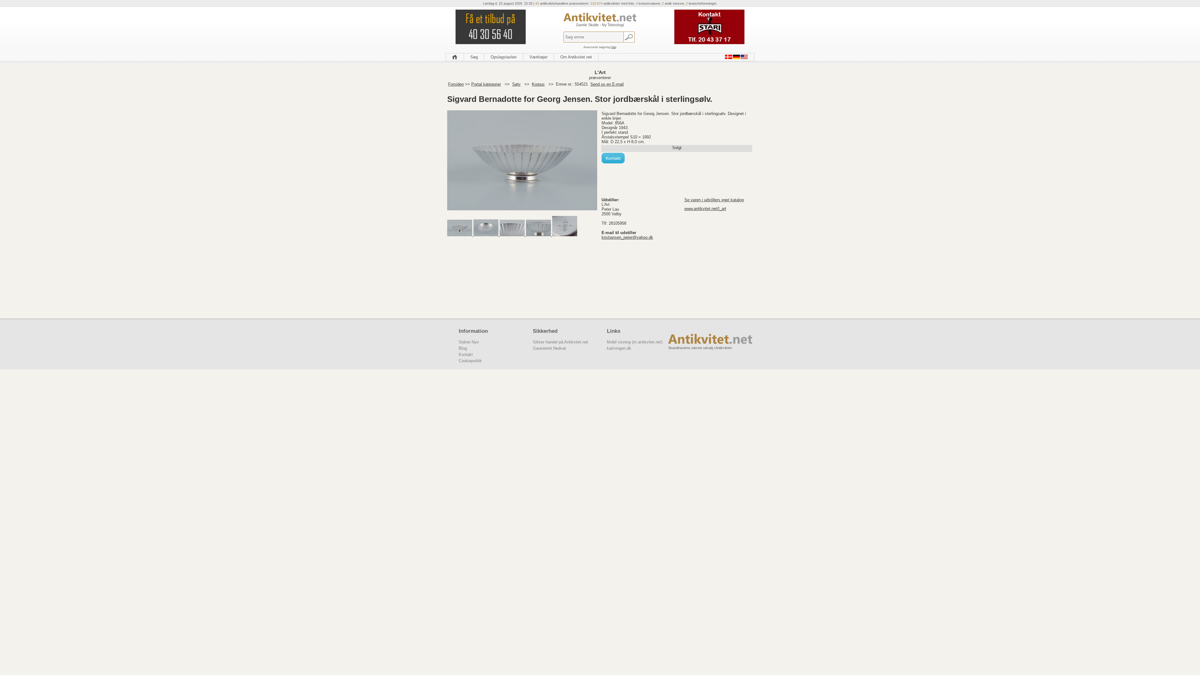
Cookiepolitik (470, 360)
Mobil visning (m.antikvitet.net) (634, 342)
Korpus (538, 84)
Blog (463, 348)
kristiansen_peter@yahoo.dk (627, 237)
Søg (474, 57)
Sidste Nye (469, 342)
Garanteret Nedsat (549, 348)
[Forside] (455, 57)
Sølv (516, 84)
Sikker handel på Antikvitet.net (560, 342)
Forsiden (456, 84)
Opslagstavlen (504, 57)
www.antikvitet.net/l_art (705, 208)
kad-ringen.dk (619, 348)
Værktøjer (538, 57)
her (614, 47)
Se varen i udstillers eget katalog (714, 200)
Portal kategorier (486, 84)
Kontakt (613, 158)
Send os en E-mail (607, 84)
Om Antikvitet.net (576, 57)
